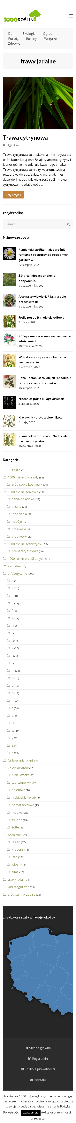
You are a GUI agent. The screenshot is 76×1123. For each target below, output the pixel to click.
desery (16, 506)
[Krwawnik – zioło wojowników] (9, 421)
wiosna (17, 864)
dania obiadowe (23, 499)
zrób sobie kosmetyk (27, 484)
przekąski (19, 529)
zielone (17, 820)
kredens (18, 849)
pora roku (15, 835)
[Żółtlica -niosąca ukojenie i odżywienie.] (9, 279)
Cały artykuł (13, 195)
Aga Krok (13, 145)
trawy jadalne (17, 879)
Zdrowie (14, 43)
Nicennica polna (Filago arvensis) (42, 398)
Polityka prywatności (40, 1069)
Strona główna (40, 1048)
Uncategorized (18, 887)
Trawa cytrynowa (25, 137)
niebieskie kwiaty (24, 797)
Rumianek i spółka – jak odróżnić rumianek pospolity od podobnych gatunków (43, 255)
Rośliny (31, 38)
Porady (13, 38)
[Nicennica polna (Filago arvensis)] (9, 402)
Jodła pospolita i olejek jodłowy (41, 317)
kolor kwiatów (18, 768)
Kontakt (40, 1080)
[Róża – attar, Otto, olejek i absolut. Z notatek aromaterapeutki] (9, 381)
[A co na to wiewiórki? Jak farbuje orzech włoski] (9, 300)
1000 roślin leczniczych (24, 544)
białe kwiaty (20, 775)
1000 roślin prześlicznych (26, 558)
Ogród (47, 33)
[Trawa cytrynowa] (38, 127)
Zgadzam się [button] (30, 1112)
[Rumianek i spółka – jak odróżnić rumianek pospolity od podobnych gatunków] (9, 253)
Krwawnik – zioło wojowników (40, 417)
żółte (15, 827)
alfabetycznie (17, 573)
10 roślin (14, 470)
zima (15, 872)
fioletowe (18, 790)
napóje (17, 521)
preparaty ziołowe (25, 551)
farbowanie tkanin (21, 760)
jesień (16, 842)
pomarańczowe (23, 805)
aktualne (14, 566)
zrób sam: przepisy (21, 894)
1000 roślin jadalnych (23, 492)
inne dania (19, 514)
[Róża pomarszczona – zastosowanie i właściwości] (9, 340)
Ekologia (29, 33)
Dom (11, 33)
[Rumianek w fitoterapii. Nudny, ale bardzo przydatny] (9, 439)
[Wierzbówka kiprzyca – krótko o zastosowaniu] (9, 360)
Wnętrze (50, 38)
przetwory (19, 536)
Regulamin (40, 1058)
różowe (17, 812)
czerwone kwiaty (24, 782)
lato (14, 857)
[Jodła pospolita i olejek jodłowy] (9, 321)
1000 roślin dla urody (23, 477)
